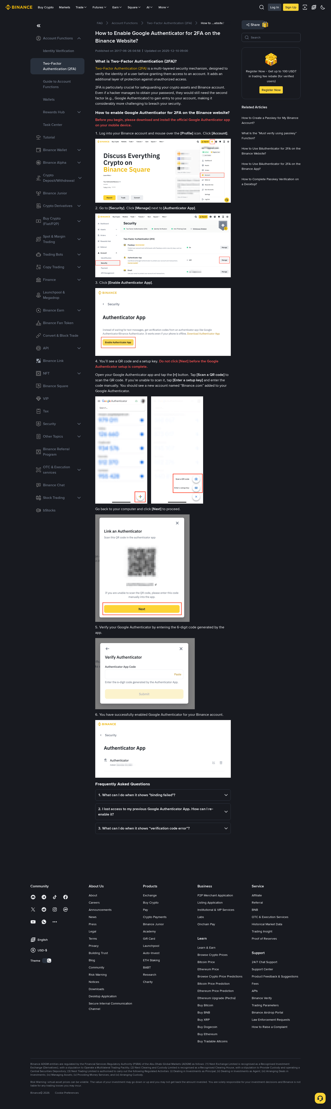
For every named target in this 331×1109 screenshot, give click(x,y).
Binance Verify (262, 998)
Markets (64, 7)
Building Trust (98, 953)
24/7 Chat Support (264, 962)
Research (149, 975)
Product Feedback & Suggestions (275, 976)
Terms (93, 938)
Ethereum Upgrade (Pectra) (216, 998)
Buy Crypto (46, 7)
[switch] (47, 960)
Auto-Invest (151, 953)
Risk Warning (98, 975)
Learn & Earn (206, 947)
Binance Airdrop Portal (267, 1012)
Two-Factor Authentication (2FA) (121, 68)
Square (133, 7)
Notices (94, 982)
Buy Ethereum (207, 1034)
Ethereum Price (208, 969)
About (93, 895)
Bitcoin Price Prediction (213, 984)
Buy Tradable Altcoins (212, 1041)
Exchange (150, 895)
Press (93, 924)
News (93, 917)
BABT (147, 967)
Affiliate (257, 895)
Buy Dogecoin (207, 1027)
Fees (255, 984)
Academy (149, 931)
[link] (57, 38)
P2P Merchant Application (215, 895)
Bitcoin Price (206, 962)
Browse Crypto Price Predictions (220, 976)
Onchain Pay (206, 924)
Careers (94, 902)
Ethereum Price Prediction (215, 991)
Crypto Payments (155, 917)
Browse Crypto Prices (212, 955)
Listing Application (210, 902)
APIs (255, 991)
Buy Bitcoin (205, 1005)
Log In (274, 7)
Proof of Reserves (264, 938)
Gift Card (149, 938)
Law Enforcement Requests (271, 1020)
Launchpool (151, 946)
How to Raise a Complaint (269, 1027)
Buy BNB (203, 1012)
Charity (148, 982)
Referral (257, 902)
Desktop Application (103, 996)
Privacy (94, 946)
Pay (145, 910)
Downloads (96, 989)
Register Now (271, 90)
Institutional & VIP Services (215, 910)
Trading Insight (262, 931)
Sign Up (290, 7)
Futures (98, 7)
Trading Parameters (265, 1005)
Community (96, 967)
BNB (255, 910)
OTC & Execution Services (270, 917)
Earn (115, 7)
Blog (92, 960)
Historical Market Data (267, 924)
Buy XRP (203, 1020)
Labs (200, 917)
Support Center (262, 969)
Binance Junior (153, 924)
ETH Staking (151, 960)
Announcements (100, 910)
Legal (92, 931)
